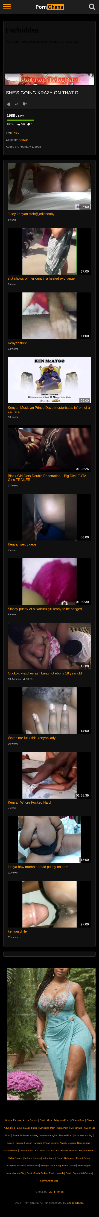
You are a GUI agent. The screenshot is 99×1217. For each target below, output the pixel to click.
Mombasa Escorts (49, 1150)
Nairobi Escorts (68, 1143)
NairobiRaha (83, 1143)
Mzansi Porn (65, 1135)
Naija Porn (62, 1128)
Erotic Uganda (56, 1173)
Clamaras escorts (29, 1150)
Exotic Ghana (75, 1202)
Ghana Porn (77, 1120)
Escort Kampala (34, 1143)
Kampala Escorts (16, 1165)
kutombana (49, 1158)
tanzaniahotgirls (48, 1135)
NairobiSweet (10, 1150)
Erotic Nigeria (84, 1165)
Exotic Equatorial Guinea (78, 1173)
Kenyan (24, 140)
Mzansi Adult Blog (15, 1173)
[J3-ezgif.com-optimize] (49, 79)
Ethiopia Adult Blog (27, 1128)
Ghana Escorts (13, 1120)
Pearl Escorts (51, 1143)
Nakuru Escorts (32, 1158)
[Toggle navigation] (7, 7)
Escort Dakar (83, 1158)
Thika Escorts (15, 1158)
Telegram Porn (61, 1120)
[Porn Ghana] (49, 7)
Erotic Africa (32, 1165)
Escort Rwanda (15, 1143)
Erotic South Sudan (37, 1173)
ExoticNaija (76, 1128)
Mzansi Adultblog (83, 1135)
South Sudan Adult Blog (25, 1135)
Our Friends (56, 1191)
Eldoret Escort (87, 1150)
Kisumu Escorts (69, 1150)
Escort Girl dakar (65, 1158)
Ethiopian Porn (47, 1128)
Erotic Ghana (68, 1165)
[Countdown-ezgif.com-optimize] (51, 1034)
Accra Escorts (30, 1120)
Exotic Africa (46, 1120)
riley (16, 133)
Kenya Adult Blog (49, 1180)
